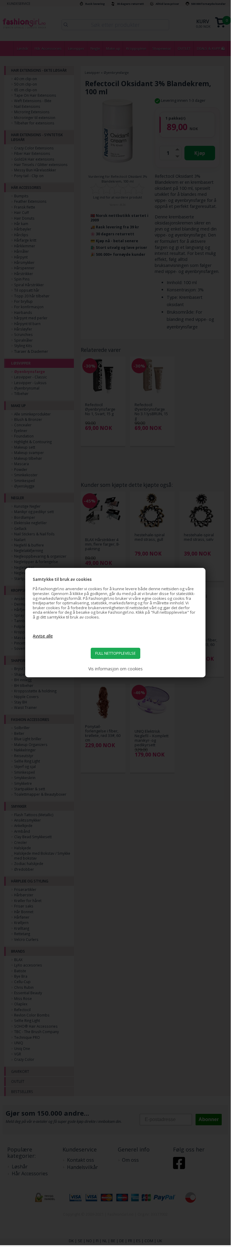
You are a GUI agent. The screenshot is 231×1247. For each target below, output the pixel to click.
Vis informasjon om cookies (115, 668)
